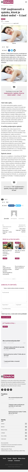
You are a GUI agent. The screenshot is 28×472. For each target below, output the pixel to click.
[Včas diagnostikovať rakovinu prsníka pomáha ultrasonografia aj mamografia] (8, 261)
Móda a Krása (4, 429)
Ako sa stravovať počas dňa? (11, 341)
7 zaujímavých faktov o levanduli (12, 361)
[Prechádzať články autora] (14, 213)
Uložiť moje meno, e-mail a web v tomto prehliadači (14, 313)
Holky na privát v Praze (6, 449)
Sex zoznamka (4, 443)
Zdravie (5, 242)
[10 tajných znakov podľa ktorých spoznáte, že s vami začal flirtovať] (4, 406)
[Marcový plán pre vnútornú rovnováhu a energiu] (8, 245)
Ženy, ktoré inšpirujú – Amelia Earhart (20, 230)
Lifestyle (5, 326)
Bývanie (2, 426)
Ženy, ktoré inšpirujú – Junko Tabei (7, 232)
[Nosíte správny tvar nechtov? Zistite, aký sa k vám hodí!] (4, 413)
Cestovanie (3, 439)
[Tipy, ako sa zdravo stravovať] (20, 245)
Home (4, 458)
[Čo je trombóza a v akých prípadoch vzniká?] (20, 261)
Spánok (6, 199)
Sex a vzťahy (3, 435)
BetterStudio (17, 466)
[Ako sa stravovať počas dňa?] (14, 332)
